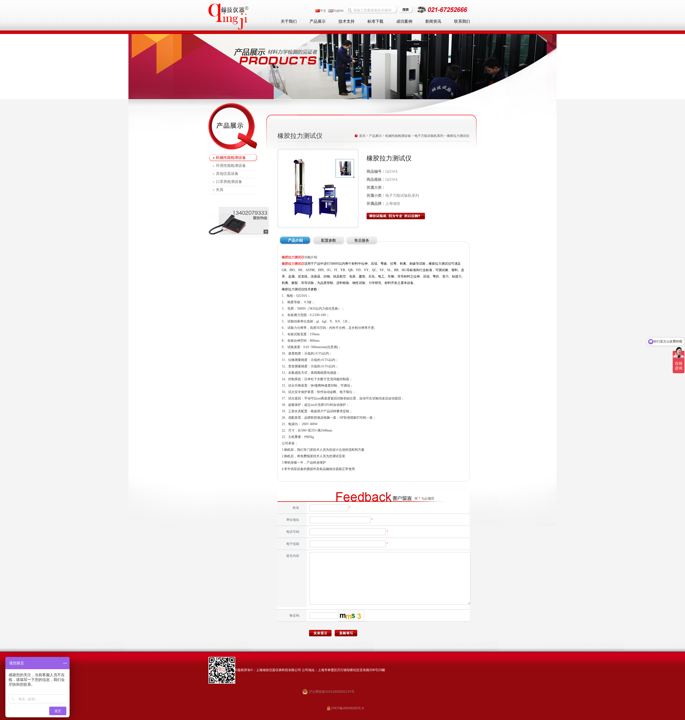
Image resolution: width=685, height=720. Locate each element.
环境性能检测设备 (231, 166)
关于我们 (289, 21)
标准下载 (375, 21)
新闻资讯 (433, 21)
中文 (323, 11)
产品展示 (318, 21)
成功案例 (404, 21)
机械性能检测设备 (231, 158)
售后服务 (361, 240)
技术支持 (346, 21)
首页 (362, 136)
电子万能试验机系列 (428, 136)
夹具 (219, 190)
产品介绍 (295, 240)
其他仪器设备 (227, 174)
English (338, 11)
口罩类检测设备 (229, 182)
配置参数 (328, 240)
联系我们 (462, 21)
